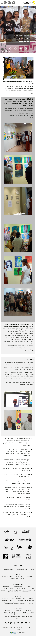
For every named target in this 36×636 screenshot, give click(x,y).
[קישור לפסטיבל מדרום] (8, 548)
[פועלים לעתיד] (28, 557)
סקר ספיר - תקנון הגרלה (13, 592)
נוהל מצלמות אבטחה (17, 586)
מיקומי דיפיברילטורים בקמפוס (10, 612)
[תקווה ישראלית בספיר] (15, 532)
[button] (2, 2)
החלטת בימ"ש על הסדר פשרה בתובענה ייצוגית (16, 578)
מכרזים (17, 614)
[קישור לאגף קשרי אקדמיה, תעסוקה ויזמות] (25, 540)
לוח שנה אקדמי (28, 610)
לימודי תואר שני (18, 568)
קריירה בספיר (26, 614)
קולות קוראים (10, 614)
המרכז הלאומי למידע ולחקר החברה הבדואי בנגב (15, 603)
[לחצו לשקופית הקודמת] (2, 51)
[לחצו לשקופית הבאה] (9, 51)
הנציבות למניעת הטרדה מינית (18, 598)
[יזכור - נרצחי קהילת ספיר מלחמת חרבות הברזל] (16, 557)
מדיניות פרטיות (19, 576)
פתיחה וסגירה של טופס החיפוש (9, 2)
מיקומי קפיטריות (23, 612)
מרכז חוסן (31, 598)
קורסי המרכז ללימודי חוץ (8, 569)
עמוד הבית (26, 35)
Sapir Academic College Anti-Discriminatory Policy (18, 617)
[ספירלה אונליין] (9, 540)
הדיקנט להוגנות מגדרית (20, 600)
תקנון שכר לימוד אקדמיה (22, 588)
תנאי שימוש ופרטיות (28, 627)
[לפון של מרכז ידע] (5, 2)
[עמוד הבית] (28, 3)
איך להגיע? (18, 610)
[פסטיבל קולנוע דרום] (27, 532)
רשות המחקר (23, 602)
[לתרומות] (5, 557)
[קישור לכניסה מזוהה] (13, 2)
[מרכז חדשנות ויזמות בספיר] (6, 532)
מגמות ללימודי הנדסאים (22, 569)
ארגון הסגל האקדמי (13, 602)
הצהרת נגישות (29, 576)
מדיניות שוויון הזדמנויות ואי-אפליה (18, 580)
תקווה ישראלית (18, 35)
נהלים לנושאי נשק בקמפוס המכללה (16, 590)
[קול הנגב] (29, 547)
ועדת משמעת (28, 586)
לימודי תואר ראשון (29, 568)
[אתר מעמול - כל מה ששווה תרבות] (19, 547)
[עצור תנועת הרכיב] (6, 51)
